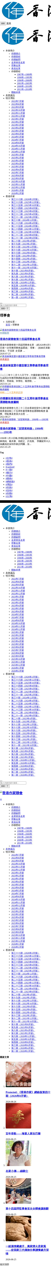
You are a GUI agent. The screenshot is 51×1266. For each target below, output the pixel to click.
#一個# (9, 469)
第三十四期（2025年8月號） (25, 208)
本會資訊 (10, 95)
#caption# (10, 467)
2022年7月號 (17, 101)
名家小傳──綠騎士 (17, 1171)
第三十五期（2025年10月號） (26, 205)
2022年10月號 (18, 110)
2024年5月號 (17, 137)
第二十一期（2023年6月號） (25, 238)
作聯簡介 (15, 53)
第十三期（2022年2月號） (24, 262)
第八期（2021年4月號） (23, 276)
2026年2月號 (17, 193)
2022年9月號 (17, 107)
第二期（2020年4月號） (23, 294)
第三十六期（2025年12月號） (26, 202)
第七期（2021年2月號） (23, 279)
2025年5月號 (17, 166)
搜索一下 (4, 308)
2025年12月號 (18, 187)
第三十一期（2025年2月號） (25, 217)
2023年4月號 (17, 128)
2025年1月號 (17, 154)
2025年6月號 (17, 169)
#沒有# (9, 490)
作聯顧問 (15, 59)
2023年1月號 (17, 119)
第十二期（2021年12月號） (25, 265)
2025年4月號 (17, 163)
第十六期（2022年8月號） (24, 253)
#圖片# (9, 472)
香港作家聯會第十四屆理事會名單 (20, 339)
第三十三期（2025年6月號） (25, 211)
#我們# (9, 464)
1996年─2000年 (24, 80)
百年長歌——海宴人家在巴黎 (23, 1133)
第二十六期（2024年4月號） (25, 223)
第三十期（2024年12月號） (25, 220)
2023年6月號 (17, 134)
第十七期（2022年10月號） (25, 250)
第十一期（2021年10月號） (25, 267)
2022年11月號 (18, 113)
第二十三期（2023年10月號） (26, 232)
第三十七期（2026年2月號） (25, 199)
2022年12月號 (18, 116)
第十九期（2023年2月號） (24, 244)
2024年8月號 (17, 143)
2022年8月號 (17, 104)
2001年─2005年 (24, 83)
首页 (8, 325)
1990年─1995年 (24, 77)
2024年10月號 (18, 146)
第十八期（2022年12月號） (25, 247)
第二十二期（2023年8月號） (25, 235)
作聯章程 (15, 56)
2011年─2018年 (24, 89)
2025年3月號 (17, 160)
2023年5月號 (17, 131)
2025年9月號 (17, 178)
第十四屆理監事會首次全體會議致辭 (27, 1208)
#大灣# (9, 496)
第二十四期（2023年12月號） (26, 229)
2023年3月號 (17, 125)
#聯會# (9, 478)
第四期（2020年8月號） (23, 288)
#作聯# (9, 493)
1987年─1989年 (24, 74)
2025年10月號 (18, 181)
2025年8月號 (17, 175)
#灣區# (9, 484)
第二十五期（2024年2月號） (25, 226)
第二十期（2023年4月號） (24, 241)
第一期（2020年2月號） (23, 297)
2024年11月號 (18, 149)
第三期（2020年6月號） (23, 291)
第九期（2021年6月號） (23, 273)
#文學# (9, 458)
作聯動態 (4, 333)
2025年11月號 (18, 184)
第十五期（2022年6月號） (24, 256)
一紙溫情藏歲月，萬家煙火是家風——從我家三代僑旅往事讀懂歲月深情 (27, 1250)
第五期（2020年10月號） (23, 285)
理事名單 (15, 65)
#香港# (9, 461)
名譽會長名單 (18, 62)
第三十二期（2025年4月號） (25, 214)
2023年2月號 (17, 122)
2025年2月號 (17, 157)
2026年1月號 (17, 190)
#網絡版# (10, 481)
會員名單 (15, 68)
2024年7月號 (17, 140)
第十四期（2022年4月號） (24, 259)
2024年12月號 (18, 152)
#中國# (9, 475)
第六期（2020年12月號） (23, 282)
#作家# (9, 487)
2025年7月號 (17, 172)
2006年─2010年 (24, 86)
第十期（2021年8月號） (23, 270)
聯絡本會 (15, 92)
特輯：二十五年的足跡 (11, 392)
